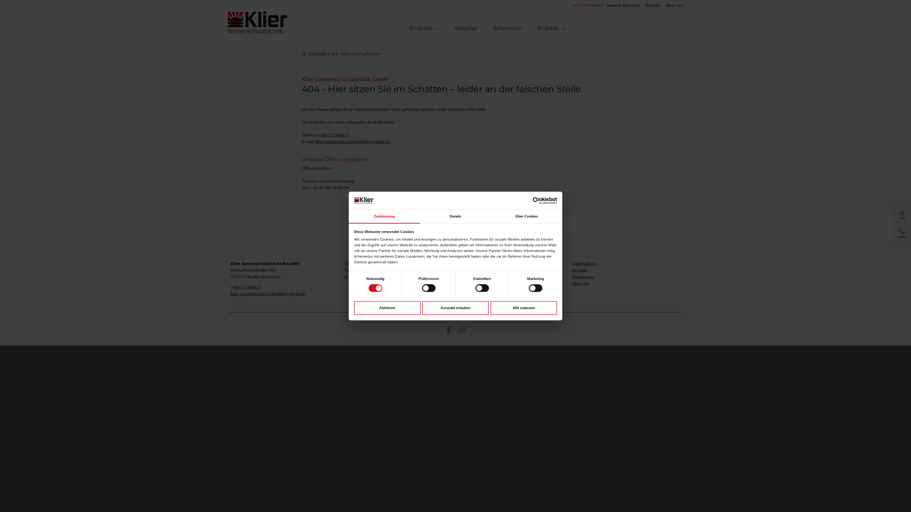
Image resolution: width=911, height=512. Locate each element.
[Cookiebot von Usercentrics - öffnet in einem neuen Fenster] (536, 200)
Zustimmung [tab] (384, 216)
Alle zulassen (524, 308)
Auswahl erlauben (455, 308)
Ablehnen (387, 308)
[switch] (429, 288)
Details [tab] (455, 216)
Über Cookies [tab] (526, 216)
